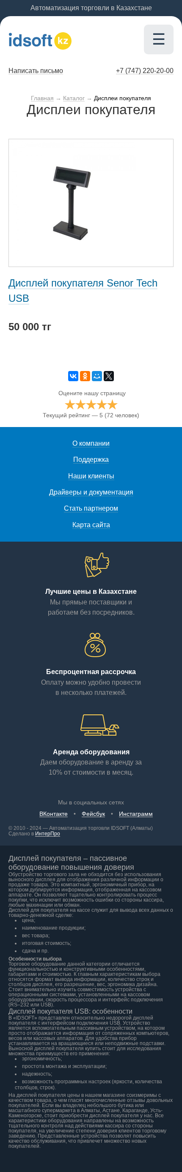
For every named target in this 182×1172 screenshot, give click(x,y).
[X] (109, 376)
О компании (91, 443)
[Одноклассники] (85, 376)
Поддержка (91, 459)
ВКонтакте (53, 813)
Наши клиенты (91, 476)
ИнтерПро (47, 834)
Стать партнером (91, 508)
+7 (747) (145, 70)
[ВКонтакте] (73, 376)
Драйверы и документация (91, 492)
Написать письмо (35, 70)
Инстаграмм (136, 813)
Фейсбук (93, 813)
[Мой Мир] (97, 376)
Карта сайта (91, 524)
